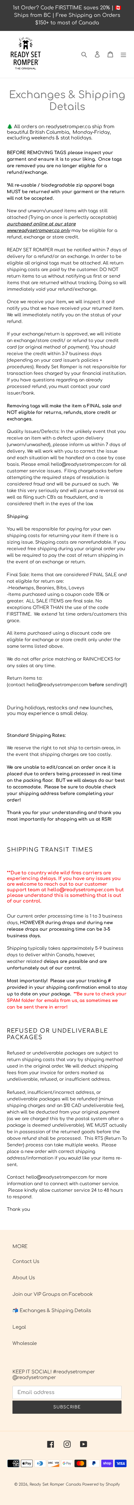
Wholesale (24, 1343)
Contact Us (25, 1261)
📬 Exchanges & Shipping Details (51, 1310)
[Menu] (123, 54)
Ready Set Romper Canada (55, 1484)
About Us (23, 1278)
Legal (19, 1327)
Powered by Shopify (101, 1484)
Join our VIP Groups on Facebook (52, 1294)
